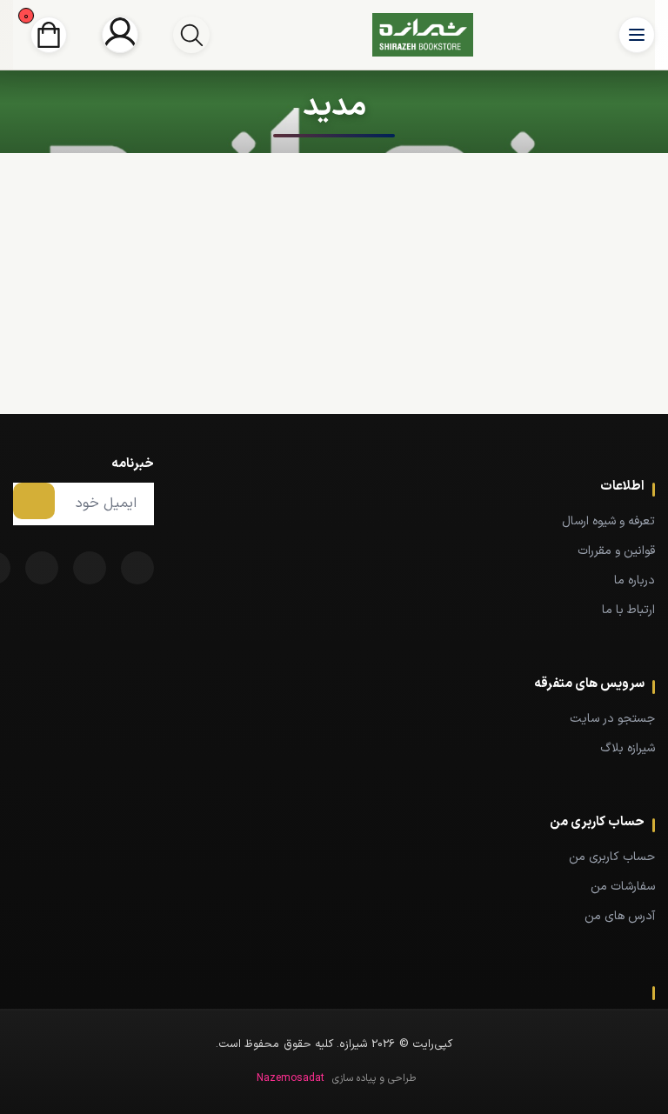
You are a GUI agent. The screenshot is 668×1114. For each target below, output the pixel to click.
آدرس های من (619, 916)
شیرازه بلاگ (627, 748)
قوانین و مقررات (616, 551)
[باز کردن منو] (636, 35)
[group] (191, 35)
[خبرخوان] (41, 567)
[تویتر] (89, 567)
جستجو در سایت (612, 719)
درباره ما (634, 580)
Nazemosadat (290, 1078)
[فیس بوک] (137, 567)
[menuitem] (417, 520)
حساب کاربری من (612, 857)
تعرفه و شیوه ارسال (608, 521)
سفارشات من (623, 886)
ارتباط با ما (628, 610)
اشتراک (34, 501)
